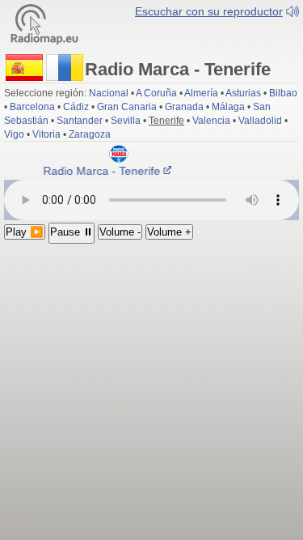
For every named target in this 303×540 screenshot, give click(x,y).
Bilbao (283, 93)
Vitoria (46, 134)
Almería (201, 93)
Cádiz (76, 107)
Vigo (14, 134)
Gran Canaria (127, 107)
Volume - (120, 232)
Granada (184, 107)
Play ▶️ (25, 232)
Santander (80, 120)
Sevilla (126, 120)
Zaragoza (90, 134)
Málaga (228, 107)
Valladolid (260, 120)
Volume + (169, 232)
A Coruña (156, 93)
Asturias (243, 93)
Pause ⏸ (71, 232)
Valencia (211, 120)
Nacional (108, 93)
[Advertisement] (151, 369)
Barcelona (32, 107)
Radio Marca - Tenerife (101, 170)
